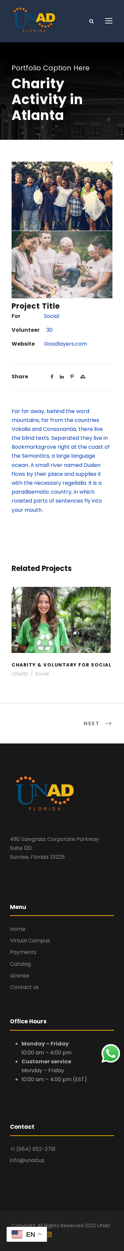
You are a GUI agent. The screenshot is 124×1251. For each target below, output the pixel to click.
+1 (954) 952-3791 (33, 1149)
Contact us (24, 987)
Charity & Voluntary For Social (62, 629)
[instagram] (49, 1235)
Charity (20, 673)
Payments (23, 952)
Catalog (20, 964)
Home (17, 929)
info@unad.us (27, 1160)
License (19, 975)
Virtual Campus (30, 940)
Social (42, 673)
